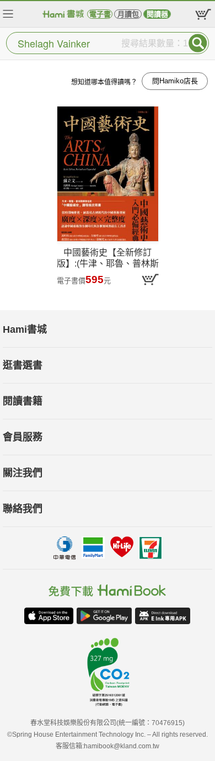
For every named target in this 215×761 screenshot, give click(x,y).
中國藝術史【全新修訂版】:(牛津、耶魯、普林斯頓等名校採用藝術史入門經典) (108, 260)
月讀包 (128, 14)
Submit (197, 43)
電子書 (100, 14)
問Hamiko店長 (175, 81)
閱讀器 (157, 14)
